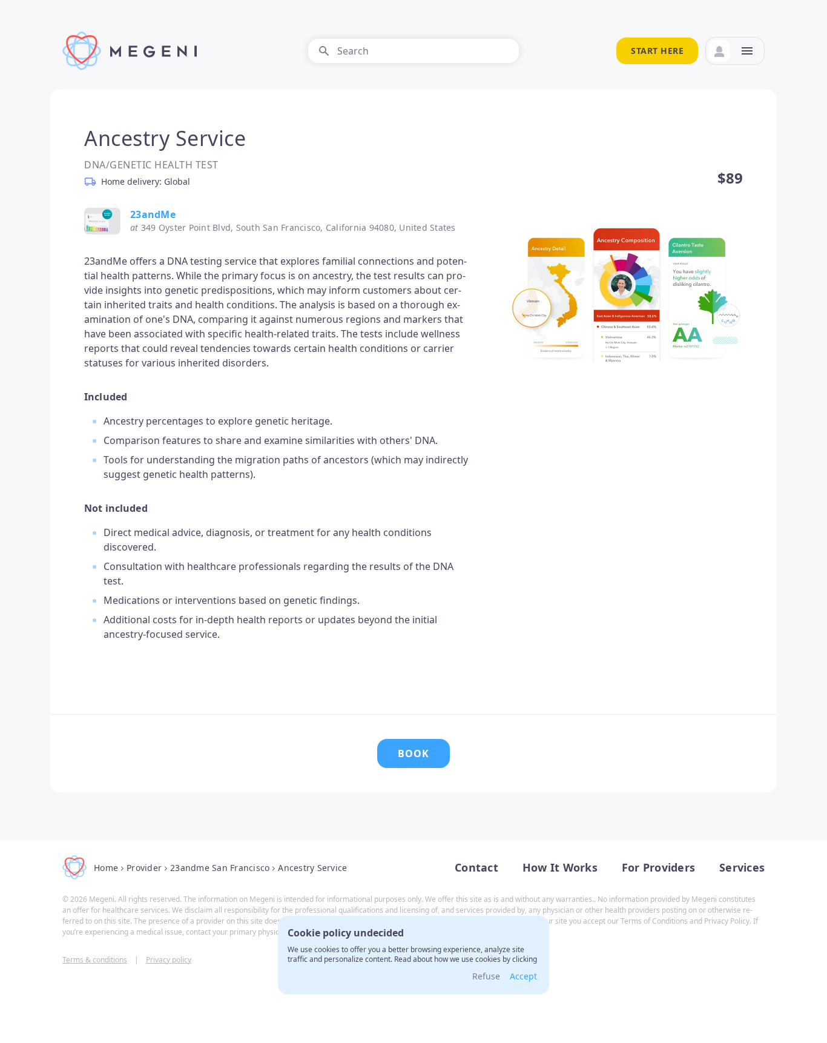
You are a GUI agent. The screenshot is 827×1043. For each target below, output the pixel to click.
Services (742, 867)
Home (106, 867)
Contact (476, 867)
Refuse (486, 976)
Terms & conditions (94, 960)
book (413, 753)
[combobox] (413, 51)
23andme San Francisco (219, 867)
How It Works (560, 867)
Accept (523, 976)
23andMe (153, 214)
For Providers (658, 867)
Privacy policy (168, 960)
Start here (657, 50)
